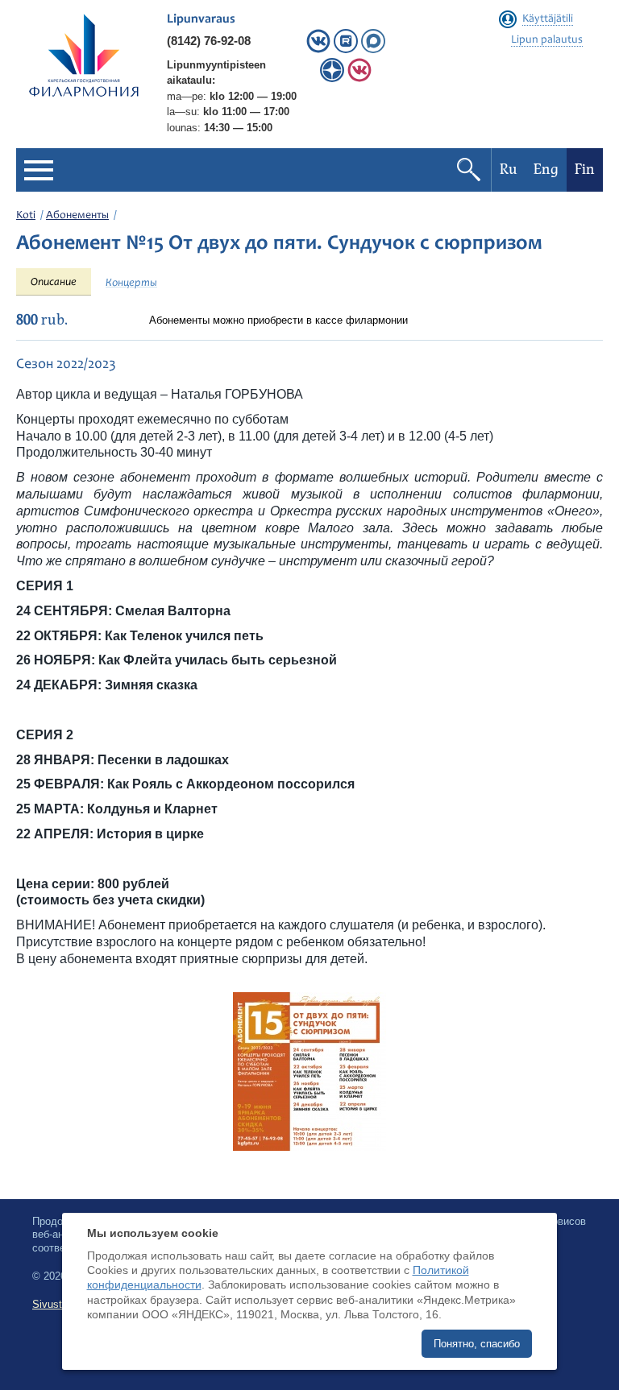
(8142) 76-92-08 (209, 41)
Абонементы (77, 215)
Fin (585, 169)
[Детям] (359, 78)
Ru (508, 169)
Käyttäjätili (547, 19)
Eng (546, 169)
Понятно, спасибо (477, 1344)
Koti (25, 215)
